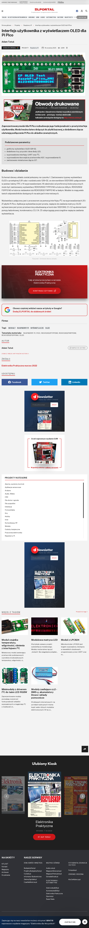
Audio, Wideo (10, 494)
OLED (47, 328)
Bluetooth (69, 17)
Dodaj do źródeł (9, 48)
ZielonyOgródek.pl (30, 879)
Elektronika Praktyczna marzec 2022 (19, 365)
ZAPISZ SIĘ (70, 922)
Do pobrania (6, 875)
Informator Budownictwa (32, 876)
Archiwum (5, 872)
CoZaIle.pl (27, 874)
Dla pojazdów (10, 503)
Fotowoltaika (10, 510)
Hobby (7, 516)
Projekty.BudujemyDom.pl (33, 871)
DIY (75, 17)
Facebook (16, 382)
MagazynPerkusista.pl (54, 874)
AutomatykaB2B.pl (52, 891)
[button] (6, 796)
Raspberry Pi (28, 25)
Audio (43, 17)
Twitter (46, 382)
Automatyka (51, 17)
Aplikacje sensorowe (13, 487)
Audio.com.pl (50, 868)
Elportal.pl (49, 896)
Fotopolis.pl (72, 870)
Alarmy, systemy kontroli (14, 484)
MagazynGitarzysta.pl (53, 871)
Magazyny (5, 869)
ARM (37, 17)
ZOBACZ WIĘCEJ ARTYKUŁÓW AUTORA (15, 353)
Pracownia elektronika (13, 533)
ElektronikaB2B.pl (52, 888)
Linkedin (76, 382)
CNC (6, 497)
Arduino (32, 17)
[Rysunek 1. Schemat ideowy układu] (44, 239)
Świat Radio (50, 899)
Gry (6, 513)
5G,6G (4, 17)
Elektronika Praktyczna (54, 893)
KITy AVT (5, 864)
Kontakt (4, 867)
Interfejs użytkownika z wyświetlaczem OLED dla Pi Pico (53, 25)
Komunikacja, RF (11, 523)
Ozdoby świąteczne (12, 529)
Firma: (5, 320)
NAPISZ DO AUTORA (79, 348)
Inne (6, 520)
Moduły (12, 328)
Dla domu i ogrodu (12, 500)
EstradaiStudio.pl (52, 876)
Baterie (60, 17)
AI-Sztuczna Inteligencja (17, 17)
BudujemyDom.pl (29, 868)
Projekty (17, 25)
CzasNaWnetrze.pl (30, 882)
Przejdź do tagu (81, 611)
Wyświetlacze (37, 328)
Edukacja (8, 507)
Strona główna (7, 25)
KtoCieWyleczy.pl (74, 879)
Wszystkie (82, 17)
